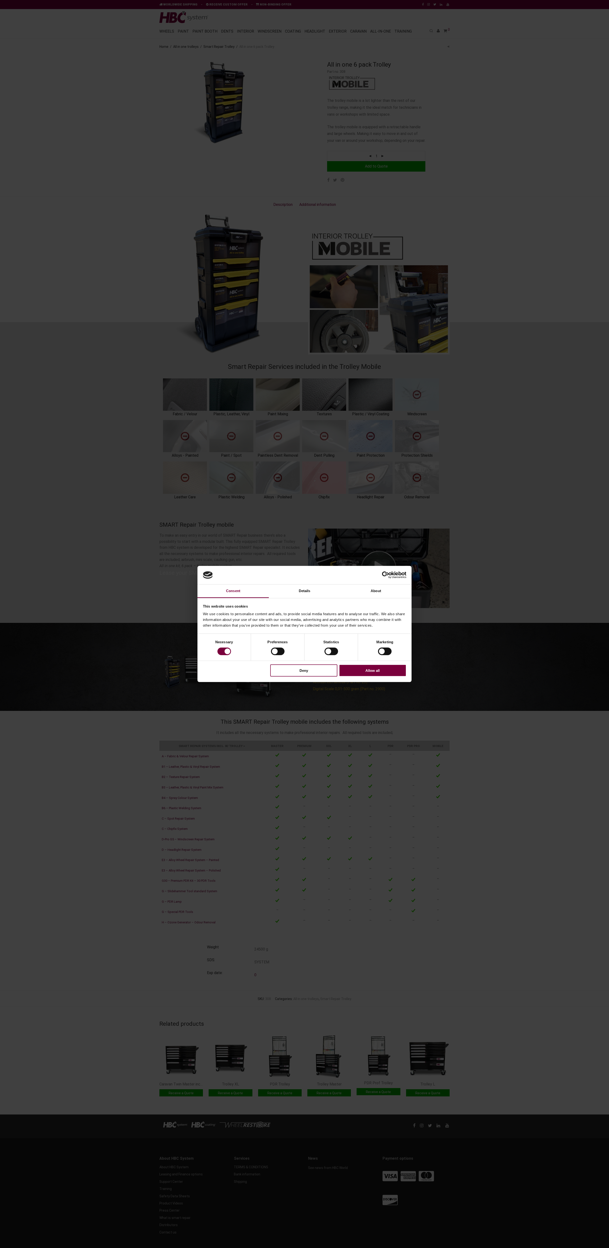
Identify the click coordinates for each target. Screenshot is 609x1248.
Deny (304, 670)
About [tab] (376, 591)
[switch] (278, 651)
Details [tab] (304, 591)
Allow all (372, 670)
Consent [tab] (233, 591)
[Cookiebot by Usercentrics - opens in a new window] (385, 575)
